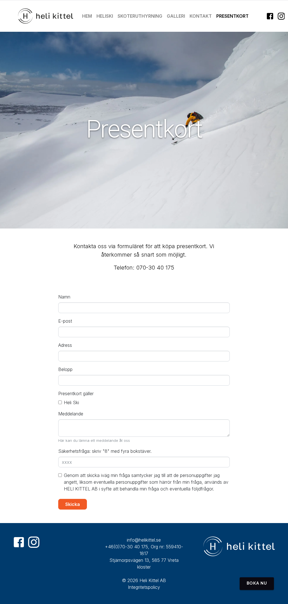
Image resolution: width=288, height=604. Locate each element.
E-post (65, 321)
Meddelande (70, 414)
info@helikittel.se (144, 540)
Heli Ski (71, 402)
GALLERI (176, 16)
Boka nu (257, 583)
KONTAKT (201, 16)
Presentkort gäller (76, 393)
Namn (64, 297)
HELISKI (104, 16)
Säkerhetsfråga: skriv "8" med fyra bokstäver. (105, 451)
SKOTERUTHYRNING (140, 16)
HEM (87, 16)
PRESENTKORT (232, 16)
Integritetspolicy (144, 587)
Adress (65, 345)
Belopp (65, 369)
